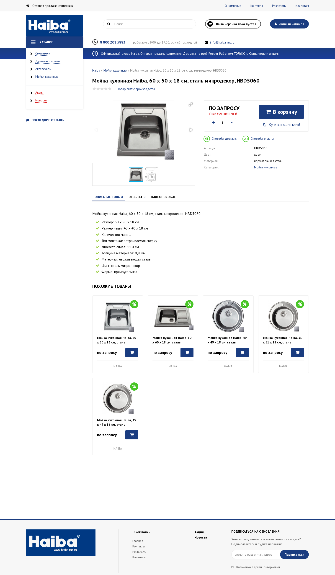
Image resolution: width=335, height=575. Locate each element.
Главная (137, 541)
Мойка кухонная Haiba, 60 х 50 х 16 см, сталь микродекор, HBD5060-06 (116, 340)
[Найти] (108, 23)
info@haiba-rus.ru (222, 42)
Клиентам (302, 6)
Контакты (256, 6)
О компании (233, 6)
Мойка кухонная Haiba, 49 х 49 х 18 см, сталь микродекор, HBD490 (227, 340)
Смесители (42, 53)
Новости (41, 100)
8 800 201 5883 (112, 42)
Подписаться (294, 554)
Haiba (96, 70)
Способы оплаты (262, 139)
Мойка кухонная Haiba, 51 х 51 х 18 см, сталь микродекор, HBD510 (282, 340)
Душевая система (47, 61)
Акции (39, 92)
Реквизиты (279, 6)
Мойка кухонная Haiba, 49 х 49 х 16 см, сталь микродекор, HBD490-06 (116, 422)
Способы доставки (224, 139)
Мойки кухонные (47, 77)
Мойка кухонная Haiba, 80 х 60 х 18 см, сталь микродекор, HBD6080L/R (171, 340)
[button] (190, 104)
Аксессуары (43, 69)
